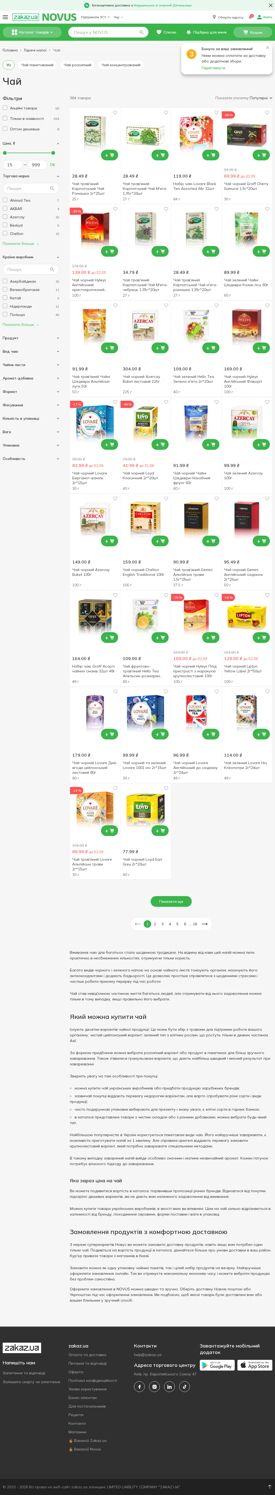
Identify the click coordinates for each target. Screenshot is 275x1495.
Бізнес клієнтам (82, 1397)
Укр (117, 17)
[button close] (270, 5)
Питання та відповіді (87, 1363)
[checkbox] (5, 107)
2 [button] (155, 924)
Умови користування (87, 1389)
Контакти (77, 1423)
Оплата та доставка (87, 1354)
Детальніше (182, 5)
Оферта (75, 1371)
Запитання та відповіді (24, 1373)
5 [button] (177, 924)
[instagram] (154, 1386)
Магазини (77, 1432)
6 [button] (185, 924)
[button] (227, 17)
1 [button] (147, 924)
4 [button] (170, 924)
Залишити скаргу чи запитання (31, 1381)
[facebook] (139, 1386)
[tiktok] (184, 1386)
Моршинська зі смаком (152, 5)
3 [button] (162, 924)
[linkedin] (169, 1386)
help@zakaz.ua (147, 1354)
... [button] (190, 924)
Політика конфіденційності (92, 1380)
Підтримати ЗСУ (93, 17)
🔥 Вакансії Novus (84, 1449)
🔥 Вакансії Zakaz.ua (87, 1440)
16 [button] (195, 924)
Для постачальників (87, 1406)
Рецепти (76, 1414)
